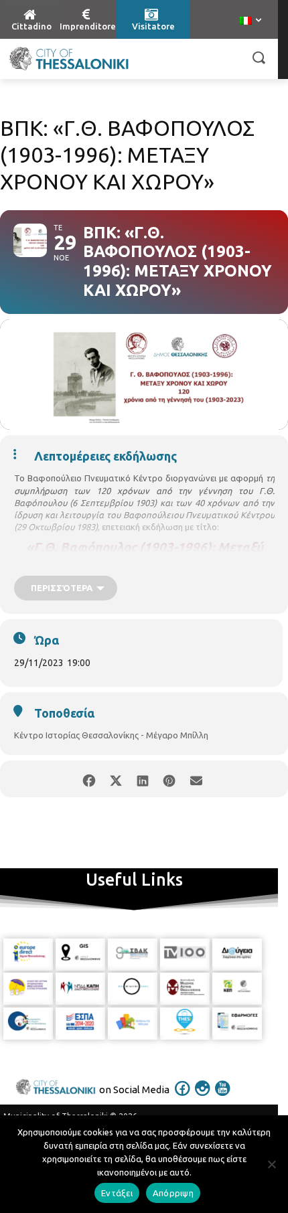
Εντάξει (117, 1193)
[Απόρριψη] (271, 1164)
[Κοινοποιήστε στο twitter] (115, 779)
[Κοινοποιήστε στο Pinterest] (169, 779)
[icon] (183, 1097)
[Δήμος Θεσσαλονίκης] (68, 59)
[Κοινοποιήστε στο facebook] (88, 779)
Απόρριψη (173, 1193)
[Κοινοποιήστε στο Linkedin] (142, 779)
